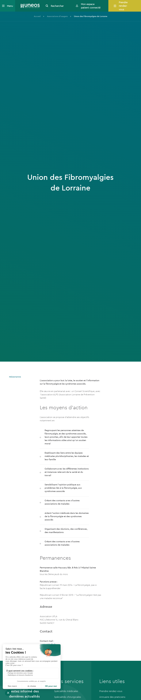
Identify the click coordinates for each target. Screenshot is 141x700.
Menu (10, 5)
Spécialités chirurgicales (67, 696)
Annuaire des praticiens (112, 696)
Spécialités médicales (66, 691)
